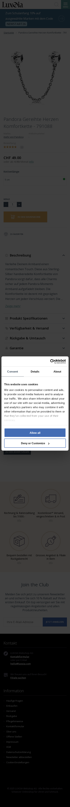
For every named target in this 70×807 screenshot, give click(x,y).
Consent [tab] (12, 371)
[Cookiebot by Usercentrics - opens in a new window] (50, 361)
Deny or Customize (33, 443)
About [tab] (57, 371)
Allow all (35, 432)
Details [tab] (35, 371)
